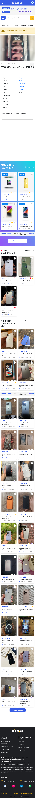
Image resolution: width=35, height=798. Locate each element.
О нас (20, 739)
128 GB (21, 89)
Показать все (29, 167)
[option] (17, 48)
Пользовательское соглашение (5, 792)
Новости (21, 744)
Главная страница (6, 25)
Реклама (21, 741)
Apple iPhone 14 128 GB (23, 67)
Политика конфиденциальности (26, 792)
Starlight (21, 86)
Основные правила (16, 792)
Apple (20, 81)
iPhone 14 (22, 84)
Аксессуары (5, 749)
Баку (20, 78)
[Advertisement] (17, 139)
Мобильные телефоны (27, 25)
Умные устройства (7, 746)
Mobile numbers (5, 752)
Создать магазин (18, 241)
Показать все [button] (17, 710)
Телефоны (16, 25)
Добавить (21, 750)
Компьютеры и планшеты (5, 742)
